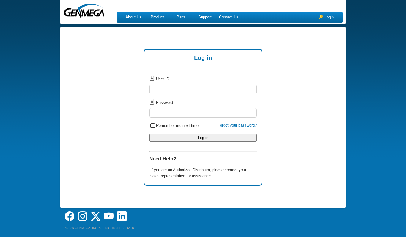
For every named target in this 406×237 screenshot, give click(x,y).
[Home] (84, 9)
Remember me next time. (178, 125)
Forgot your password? (237, 125)
